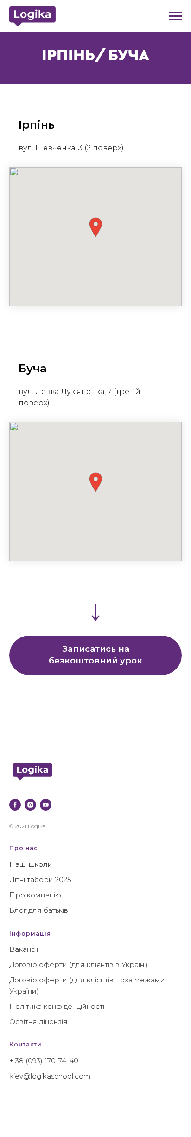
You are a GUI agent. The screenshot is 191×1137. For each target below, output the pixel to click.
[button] (95, 227)
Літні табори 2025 (40, 879)
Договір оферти (38, 964)
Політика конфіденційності (56, 1006)
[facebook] (15, 805)
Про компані (32, 894)
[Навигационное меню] (175, 16)
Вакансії (23, 949)
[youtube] (45, 805)
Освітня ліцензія (38, 1021)
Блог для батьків (38, 910)
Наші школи (30, 864)
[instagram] (30, 805)
